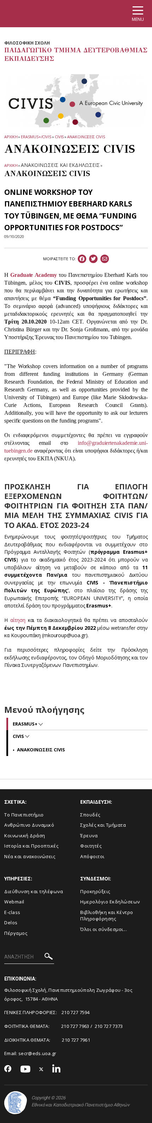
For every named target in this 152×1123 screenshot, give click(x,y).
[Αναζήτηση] (48, 957)
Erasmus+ (26, 724)
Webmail (14, 901)
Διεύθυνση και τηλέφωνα (33, 891)
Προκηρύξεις (95, 891)
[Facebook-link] (8, 1069)
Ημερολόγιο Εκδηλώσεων (110, 901)
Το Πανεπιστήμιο (24, 814)
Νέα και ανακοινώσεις (29, 856)
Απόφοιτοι (92, 856)
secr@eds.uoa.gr (37, 1053)
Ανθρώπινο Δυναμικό (29, 825)
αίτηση (19, 620)
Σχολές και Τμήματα (103, 825)
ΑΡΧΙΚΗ (10, 136)
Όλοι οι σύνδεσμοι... (103, 929)
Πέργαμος (15, 933)
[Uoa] (15, 1102)
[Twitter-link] (41, 1069)
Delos (11, 922)
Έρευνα (89, 835)
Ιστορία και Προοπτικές (31, 846)
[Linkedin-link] (56, 1069)
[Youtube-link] (25, 1069)
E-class (12, 912)
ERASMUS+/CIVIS (36, 136)
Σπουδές (90, 814)
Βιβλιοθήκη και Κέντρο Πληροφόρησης (106, 915)
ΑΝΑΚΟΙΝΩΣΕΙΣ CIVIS (86, 136)
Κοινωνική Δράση (24, 835)
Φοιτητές (90, 846)
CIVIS (59, 136)
